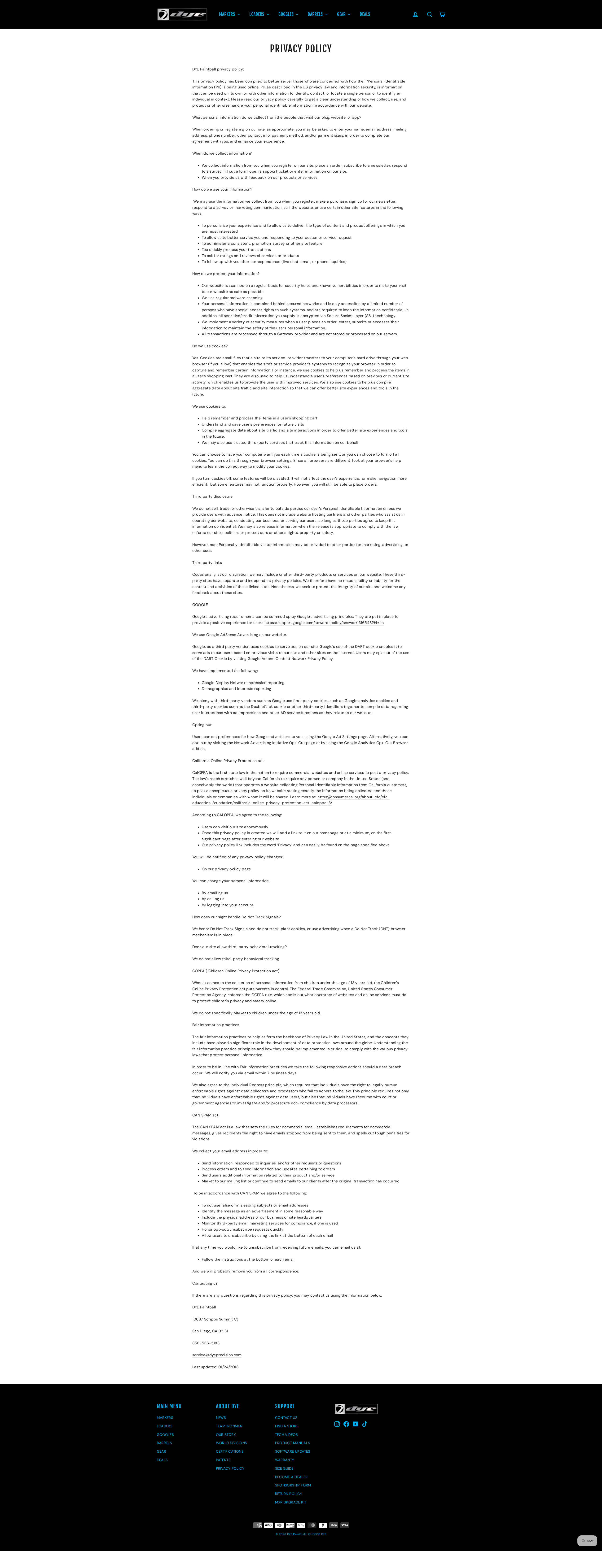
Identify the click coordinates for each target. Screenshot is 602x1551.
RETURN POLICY (288, 1493)
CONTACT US (286, 1417)
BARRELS (316, 14)
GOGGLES (286, 14)
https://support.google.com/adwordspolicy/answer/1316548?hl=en (324, 622)
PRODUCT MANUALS (292, 1443)
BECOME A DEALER (291, 1477)
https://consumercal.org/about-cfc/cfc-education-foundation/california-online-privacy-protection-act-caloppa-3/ (291, 800)
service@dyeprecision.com (217, 1354)
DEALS (365, 14)
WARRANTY (284, 1460)
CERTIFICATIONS (230, 1451)
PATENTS (223, 1460)
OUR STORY (226, 1434)
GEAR (342, 14)
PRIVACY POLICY (230, 1468)
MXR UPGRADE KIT (290, 1502)
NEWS (221, 1417)
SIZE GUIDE (284, 1468)
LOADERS (257, 14)
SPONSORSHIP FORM (293, 1485)
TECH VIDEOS (286, 1434)
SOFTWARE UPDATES (292, 1451)
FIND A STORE (287, 1426)
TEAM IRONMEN (229, 1426)
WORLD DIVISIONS (231, 1443)
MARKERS (227, 14)
